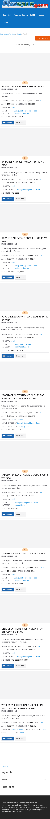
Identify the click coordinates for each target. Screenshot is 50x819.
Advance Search (21, 15)
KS (42, 722)
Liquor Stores (20, 505)
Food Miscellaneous (21, 113)
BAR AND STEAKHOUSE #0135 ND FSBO (22, 86)
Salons (21, 733)
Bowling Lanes (24, 426)
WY (42, 255)
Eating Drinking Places (22, 111)
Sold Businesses (37, 15)
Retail (12, 107)
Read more (20, 122)
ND (40, 100)
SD (40, 334)
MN (42, 567)
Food (35, 111)
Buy (4, 15)
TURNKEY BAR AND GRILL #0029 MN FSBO (23, 553)
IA (40, 413)
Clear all (5, 766)
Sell (9, 15)
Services (20, 419)
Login (5, 22)
